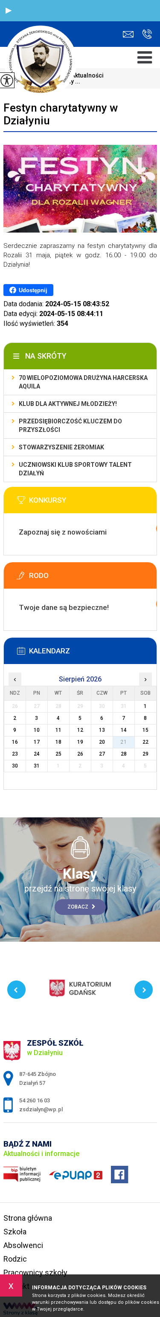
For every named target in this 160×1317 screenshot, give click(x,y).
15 (145, 730)
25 (58, 754)
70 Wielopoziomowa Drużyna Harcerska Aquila (83, 382)
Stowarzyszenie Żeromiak (61, 447)
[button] (8, 10)
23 (15, 754)
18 (58, 742)
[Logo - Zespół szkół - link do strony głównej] (40, 62)
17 (37, 742)
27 (102, 754)
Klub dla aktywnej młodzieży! (68, 403)
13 (102, 730)
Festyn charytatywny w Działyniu (60, 114)
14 (124, 730)
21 (124, 742)
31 (37, 766)
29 (145, 754)
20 (102, 742)
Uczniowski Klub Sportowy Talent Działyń (75, 469)
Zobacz (78, 907)
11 (58, 730)
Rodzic (15, 1258)
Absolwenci (23, 1245)
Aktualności (84, 75)
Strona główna (27, 1217)
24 (37, 754)
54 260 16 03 (145, 34)
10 (37, 730)
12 (80, 730)
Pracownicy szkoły (35, 1272)
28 (124, 754)
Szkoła (14, 1231)
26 (80, 754)
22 (145, 742)
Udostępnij (33, 290)
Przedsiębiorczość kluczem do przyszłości (70, 425)
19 (80, 742)
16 (15, 742)
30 (15, 766)
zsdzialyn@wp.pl (130, 34)
